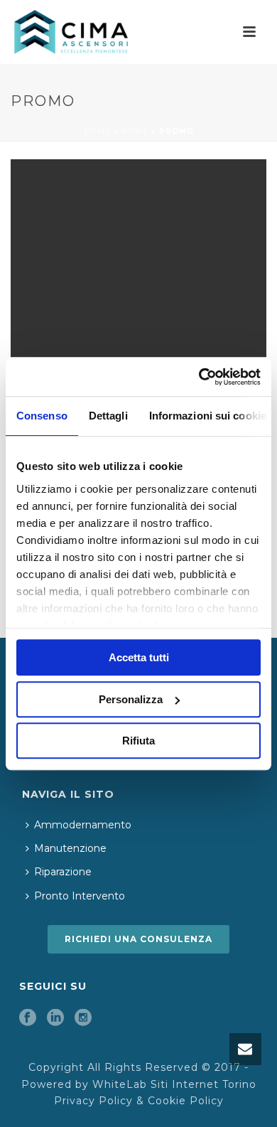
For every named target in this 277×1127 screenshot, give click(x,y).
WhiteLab (119, 1084)
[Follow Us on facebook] (27, 1018)
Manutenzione (70, 848)
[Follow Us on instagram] (83, 1018)
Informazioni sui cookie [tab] (207, 416)
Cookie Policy (186, 1100)
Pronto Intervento (79, 896)
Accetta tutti (139, 657)
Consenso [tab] (41, 416)
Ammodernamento (82, 824)
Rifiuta (138, 741)
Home (97, 131)
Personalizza (131, 699)
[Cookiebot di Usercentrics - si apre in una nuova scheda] (199, 377)
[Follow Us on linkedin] (55, 1018)
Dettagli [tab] (108, 416)
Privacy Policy (93, 1100)
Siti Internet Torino (203, 1084)
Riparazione (63, 871)
